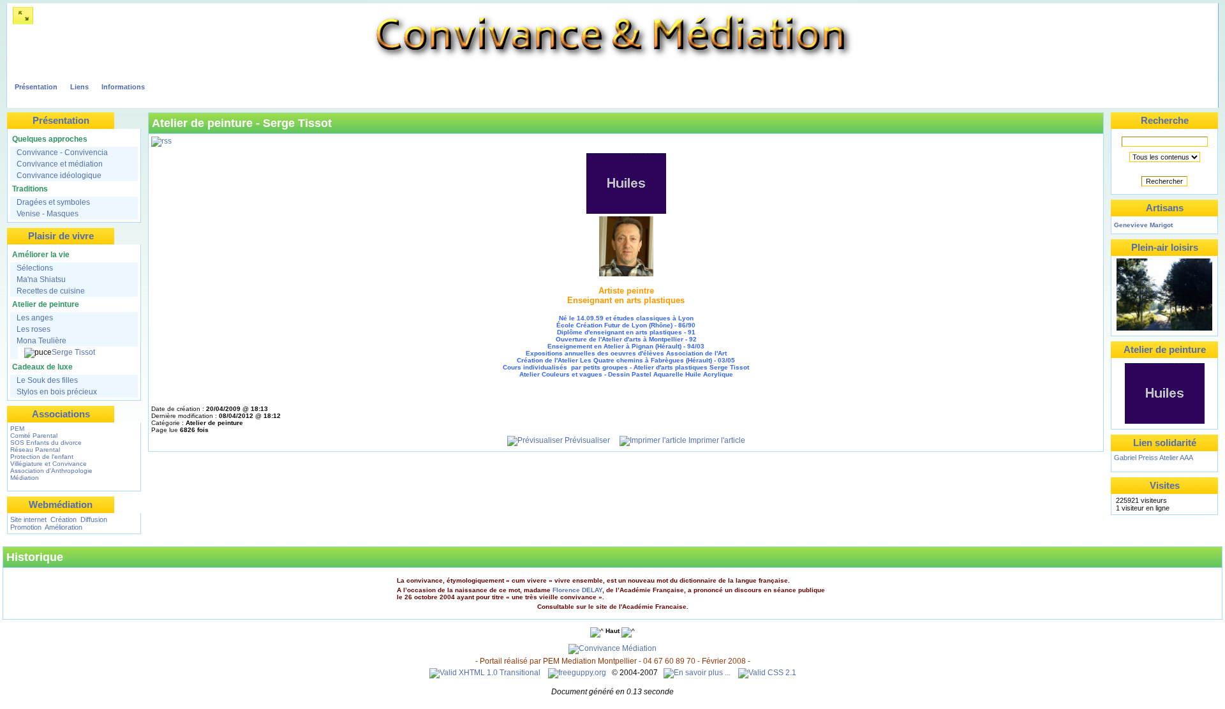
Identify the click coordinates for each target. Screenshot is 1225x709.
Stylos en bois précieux (57, 391)
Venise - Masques (47, 213)
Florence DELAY (577, 589)
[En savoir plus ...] (698, 672)
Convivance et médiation (60, 164)
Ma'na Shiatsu (41, 279)
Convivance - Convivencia (62, 152)
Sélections (35, 268)
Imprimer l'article (716, 440)
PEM (17, 428)
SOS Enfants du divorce (46, 442)
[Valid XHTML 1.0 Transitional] (484, 672)
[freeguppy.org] (578, 672)
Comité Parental (33, 435)
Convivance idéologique (59, 175)
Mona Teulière (41, 340)
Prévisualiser (586, 440)
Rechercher (1164, 181)
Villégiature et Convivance (48, 463)
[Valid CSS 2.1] (766, 672)
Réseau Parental (35, 449)
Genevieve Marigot (1143, 224)
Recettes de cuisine (51, 291)
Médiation (24, 477)
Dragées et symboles (53, 202)
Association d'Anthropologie (51, 470)
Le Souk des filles (47, 380)
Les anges (35, 317)
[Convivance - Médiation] (612, 75)
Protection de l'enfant (41, 456)
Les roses (33, 329)
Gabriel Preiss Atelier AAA (1153, 457)
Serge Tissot (73, 352)
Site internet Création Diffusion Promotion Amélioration (58, 523)
